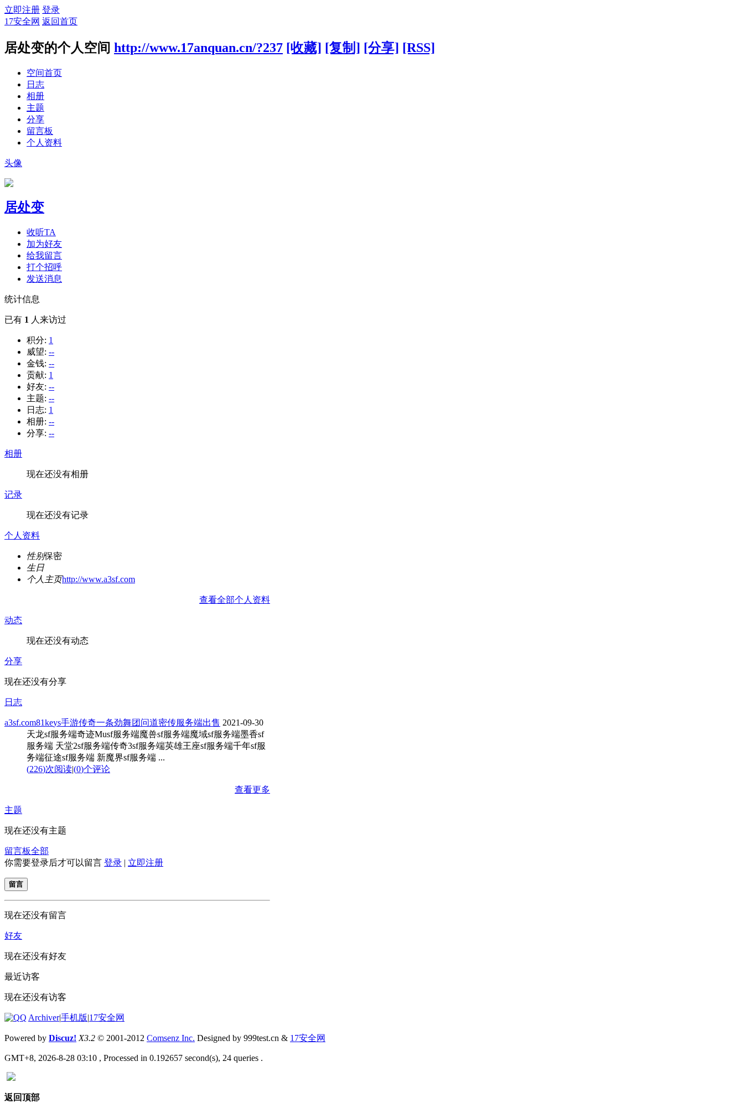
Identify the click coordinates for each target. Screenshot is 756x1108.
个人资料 (44, 142)
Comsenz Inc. (171, 1038)
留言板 (40, 131)
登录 (51, 9)
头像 (13, 163)
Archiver (43, 1017)
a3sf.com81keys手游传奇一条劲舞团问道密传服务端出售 (112, 722)
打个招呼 (44, 267)
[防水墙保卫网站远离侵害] (11, 1078)
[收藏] (304, 47)
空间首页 (44, 72)
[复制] (342, 47)
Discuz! (62, 1038)
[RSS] (418, 47)
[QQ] (15, 1017)
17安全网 (22, 21)
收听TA (41, 232)
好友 (13, 935)
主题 (35, 107)
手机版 (74, 1017)
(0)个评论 (92, 769)
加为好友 (44, 243)
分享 (35, 119)
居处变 (24, 207)
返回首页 (59, 21)
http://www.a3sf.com (98, 579)
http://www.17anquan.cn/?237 (198, 47)
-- (51, 351)
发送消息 (44, 278)
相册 (35, 96)
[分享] (381, 47)
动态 (13, 620)
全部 (40, 851)
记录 (13, 494)
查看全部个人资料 (234, 599)
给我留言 (44, 255)
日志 (35, 84)
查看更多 (252, 789)
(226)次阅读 (49, 769)
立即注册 (22, 9)
